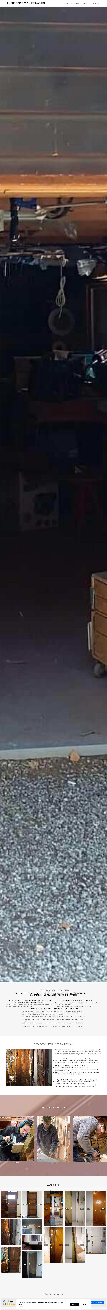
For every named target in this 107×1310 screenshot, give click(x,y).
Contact (93, 3)
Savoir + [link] (20, 1306)
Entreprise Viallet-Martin (26, 2)
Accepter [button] (75, 1304)
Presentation (75, 3)
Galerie (84, 3)
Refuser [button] (85, 1304)
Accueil (66, 3)
